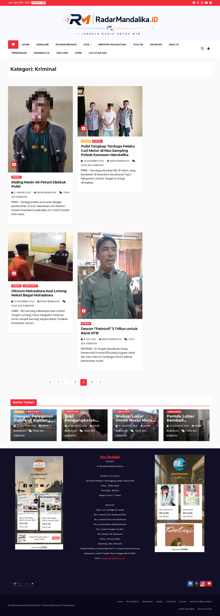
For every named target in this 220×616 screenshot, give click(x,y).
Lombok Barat (30, 286)
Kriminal (16, 177)
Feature (62, 52)
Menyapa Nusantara (112, 44)
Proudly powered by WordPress (24, 605)
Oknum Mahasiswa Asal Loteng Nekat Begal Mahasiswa (39, 293)
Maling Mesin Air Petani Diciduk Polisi (38, 184)
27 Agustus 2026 (27, 426)
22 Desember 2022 (24, 302)
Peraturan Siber (186, 609)
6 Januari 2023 (23, 193)
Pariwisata (41, 52)
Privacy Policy (205, 609)
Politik (138, 44)
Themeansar (68, 605)
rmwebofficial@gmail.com (113, 558)
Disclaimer (147, 602)
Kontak (183, 602)
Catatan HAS (98, 52)
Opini (78, 52)
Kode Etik (171, 602)
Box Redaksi (110, 457)
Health (174, 44)
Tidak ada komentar (92, 166)
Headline (42, 44)
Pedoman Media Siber (201, 602)
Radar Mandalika (47, 193)
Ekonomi (156, 44)
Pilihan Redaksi (66, 44)
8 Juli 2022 (90, 339)
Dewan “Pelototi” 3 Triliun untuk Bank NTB (109, 331)
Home (25, 44)
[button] (202, 48)
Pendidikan (19, 52)
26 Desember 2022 (94, 161)
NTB (87, 44)
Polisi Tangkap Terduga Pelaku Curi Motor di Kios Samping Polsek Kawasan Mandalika (108, 150)
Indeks (159, 602)
